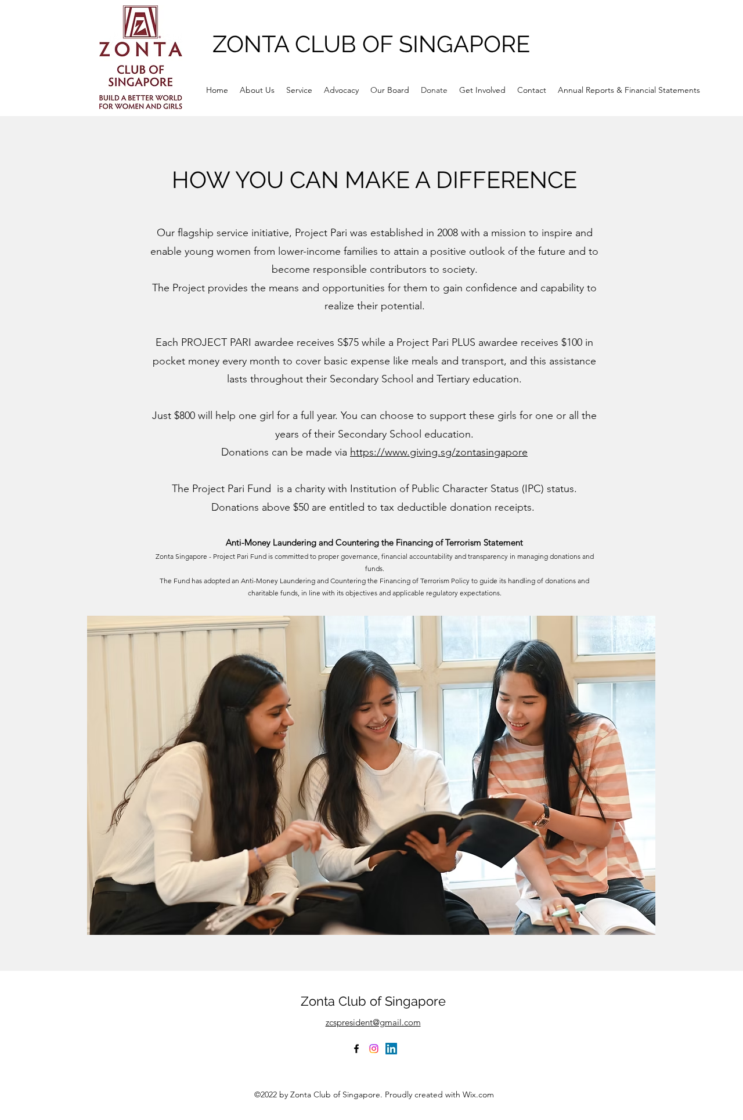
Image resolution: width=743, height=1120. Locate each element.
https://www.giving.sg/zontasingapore (439, 452)
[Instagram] (374, 1048)
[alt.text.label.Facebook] (356, 1048)
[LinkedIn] (391, 1048)
